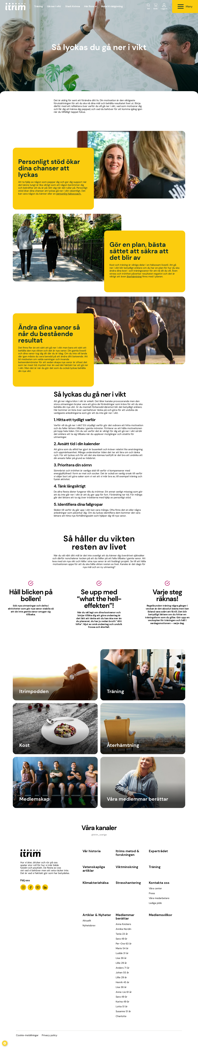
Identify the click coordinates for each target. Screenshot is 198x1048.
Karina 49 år (122, 1001)
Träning (38, 6)
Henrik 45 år (122, 982)
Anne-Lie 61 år (124, 992)
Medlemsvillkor (160, 915)
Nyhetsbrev (89, 925)
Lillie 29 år (121, 963)
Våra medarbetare (159, 898)
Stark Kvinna (72, 6)
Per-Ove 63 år (124, 943)
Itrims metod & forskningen (127, 853)
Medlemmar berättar (125, 916)
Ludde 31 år (122, 953)
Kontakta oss (159, 883)
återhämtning (134, 276)
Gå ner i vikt (54, 6)
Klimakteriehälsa (96, 883)
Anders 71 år (122, 967)
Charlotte (121, 1016)
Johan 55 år (122, 972)
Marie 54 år (122, 948)
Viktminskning (127, 867)
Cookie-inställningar (27, 1035)
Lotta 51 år (122, 1006)
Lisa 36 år (121, 958)
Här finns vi (90, 6)
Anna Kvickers (123, 924)
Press (152, 893)
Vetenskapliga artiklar (94, 868)
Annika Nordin (123, 929)
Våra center (155, 888)
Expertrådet (158, 851)
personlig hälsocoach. (68, 193)
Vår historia (92, 851)
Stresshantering (128, 883)
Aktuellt (87, 920)
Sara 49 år (121, 938)
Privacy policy (49, 1035)
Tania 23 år (122, 933)
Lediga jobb (155, 903)
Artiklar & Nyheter (97, 915)
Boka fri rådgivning (112, 6)
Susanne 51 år (123, 1011)
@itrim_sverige (99, 834)
